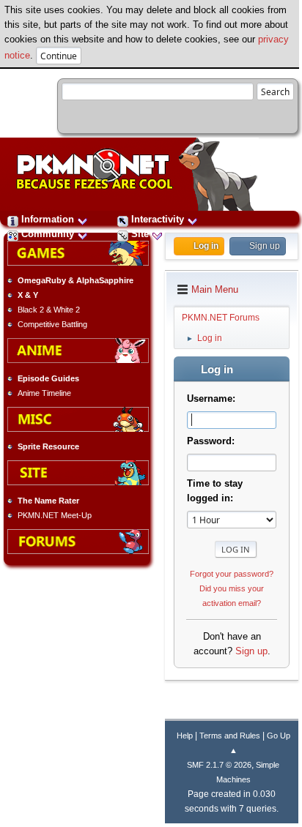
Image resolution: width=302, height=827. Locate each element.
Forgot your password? (231, 573)
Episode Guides (48, 378)
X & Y (28, 295)
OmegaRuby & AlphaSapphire (75, 280)
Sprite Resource (48, 446)
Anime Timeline (44, 393)
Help (185, 735)
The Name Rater (48, 500)
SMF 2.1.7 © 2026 (219, 764)
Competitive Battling (52, 324)
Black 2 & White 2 (49, 309)
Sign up (251, 650)
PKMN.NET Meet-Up (55, 515)
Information (47, 219)
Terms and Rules (229, 735)
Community (47, 233)
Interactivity (157, 219)
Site (140, 233)
